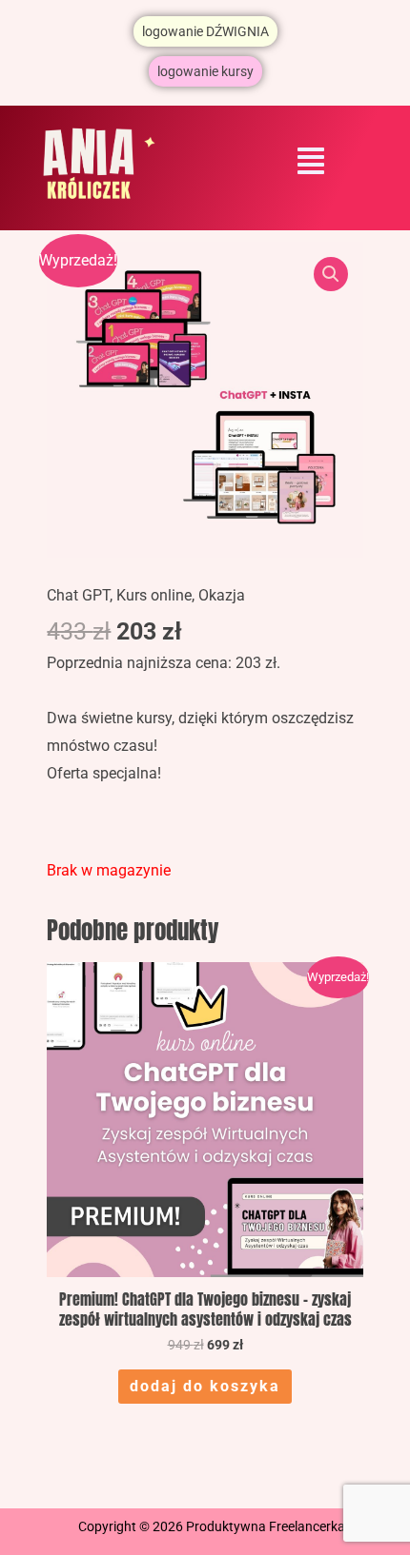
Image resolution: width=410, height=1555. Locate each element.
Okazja (221, 595)
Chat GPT (78, 595)
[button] (311, 162)
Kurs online (154, 595)
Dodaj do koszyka (205, 1386)
